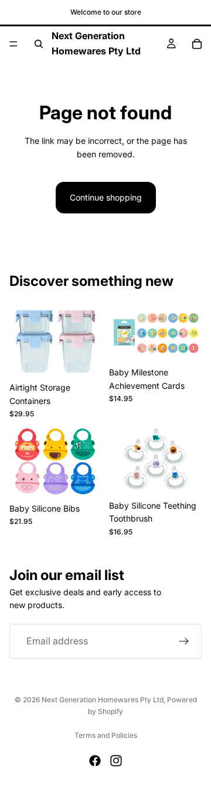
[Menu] (13, 43)
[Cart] (197, 44)
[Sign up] (184, 641)
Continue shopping (106, 197)
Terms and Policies (105, 735)
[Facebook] (95, 761)
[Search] (39, 44)
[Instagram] (116, 761)
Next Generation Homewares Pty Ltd (103, 699)
